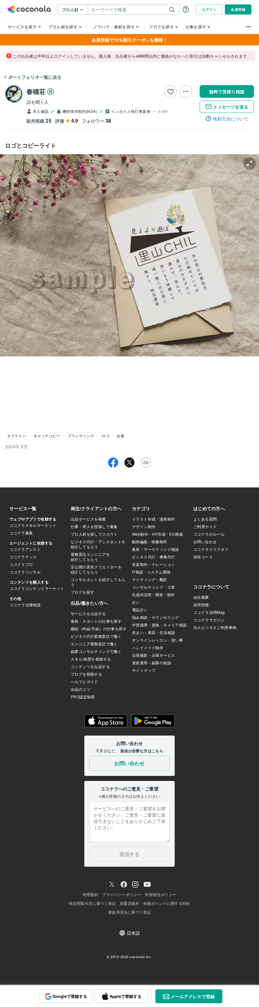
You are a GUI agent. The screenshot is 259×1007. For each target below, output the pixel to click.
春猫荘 (36, 91)
